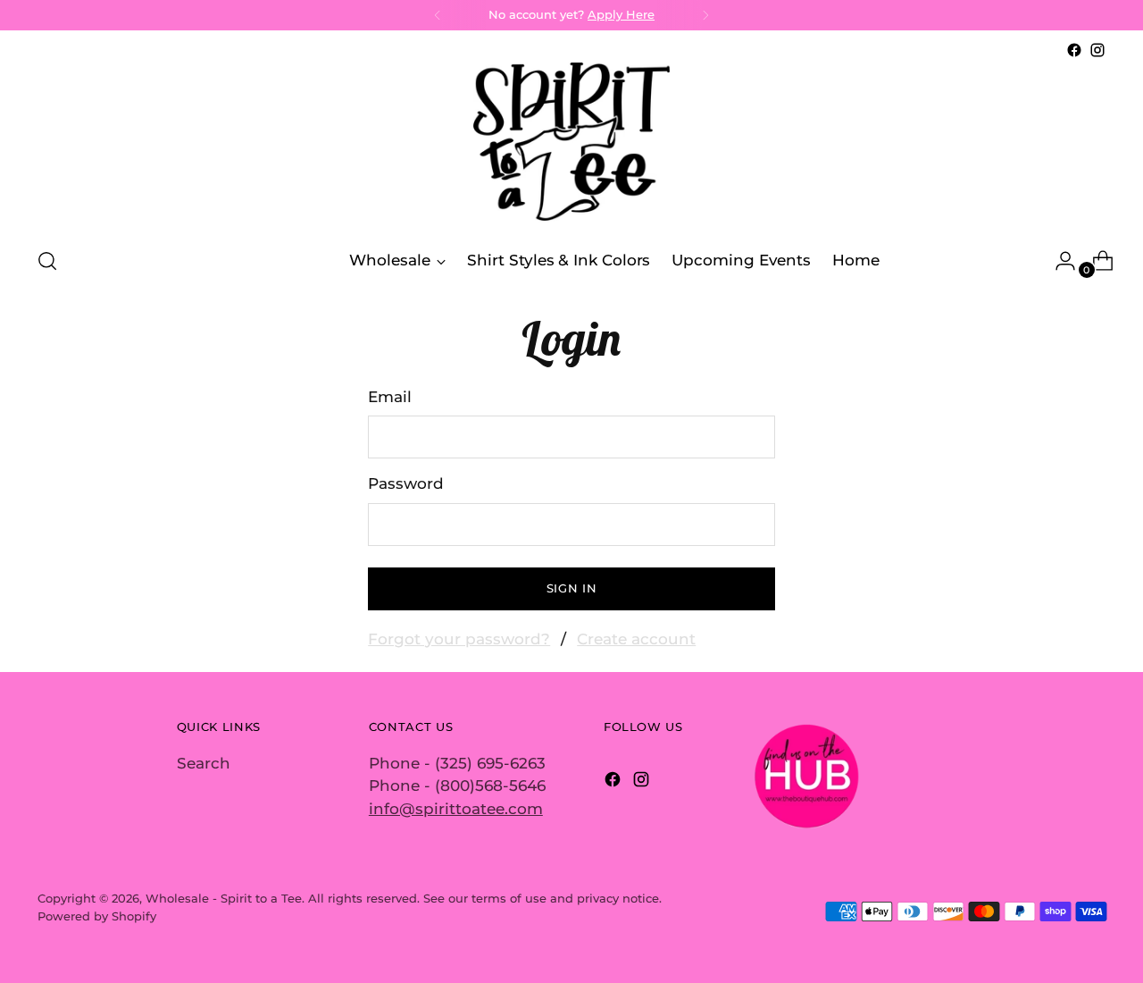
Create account (636, 639)
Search (203, 763)
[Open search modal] (47, 261)
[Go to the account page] (1058, 261)
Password (406, 483)
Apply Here (621, 14)
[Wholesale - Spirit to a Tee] (571, 147)
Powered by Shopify (97, 916)
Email (390, 397)
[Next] (705, 15)
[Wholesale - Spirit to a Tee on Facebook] (1074, 50)
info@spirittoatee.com (456, 809)
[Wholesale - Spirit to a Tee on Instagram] (1097, 50)
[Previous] (437, 15)
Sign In (571, 588)
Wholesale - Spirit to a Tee (224, 898)
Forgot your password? (459, 639)
